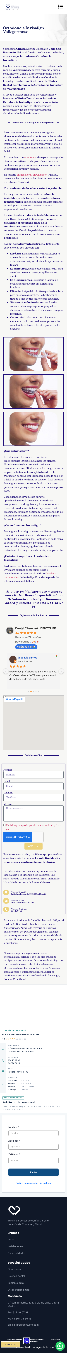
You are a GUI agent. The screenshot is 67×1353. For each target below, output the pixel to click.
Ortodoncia (14, 1269)
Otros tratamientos (18, 1289)
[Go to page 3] (36, 691)
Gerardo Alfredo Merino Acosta (37, 657)
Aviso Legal (33, 1341)
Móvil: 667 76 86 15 (19, 1318)
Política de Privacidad (14, 1339)
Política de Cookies (36, 1339)
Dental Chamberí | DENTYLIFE (35, 628)
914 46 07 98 (14, 1060)
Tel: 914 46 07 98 (18, 1312)
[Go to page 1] (31, 691)
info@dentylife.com (18, 1071)
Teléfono (8, 792)
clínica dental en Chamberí (32, 175)
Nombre (7, 770)
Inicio (11, 1239)
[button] (60, 1346)
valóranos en (24, 646)
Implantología (16, 1282)
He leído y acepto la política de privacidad (29, 825)
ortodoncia (30, 157)
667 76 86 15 (14, 1063)
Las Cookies (55, 1339)
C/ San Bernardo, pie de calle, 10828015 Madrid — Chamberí (25, 1050)
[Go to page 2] (33, 691)
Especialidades (16, 1253)
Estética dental (16, 1276)
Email (6, 781)
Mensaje (8, 804)
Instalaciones (15, 1246)
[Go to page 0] (28, 691)
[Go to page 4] (38, 691)
